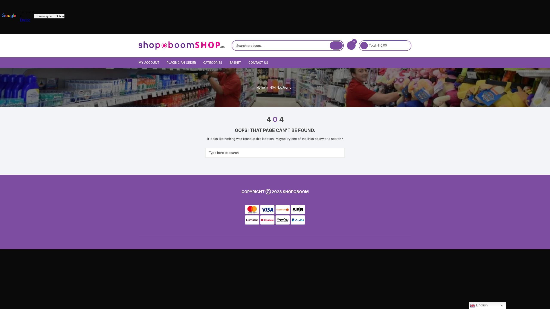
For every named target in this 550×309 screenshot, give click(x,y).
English (481, 305)
